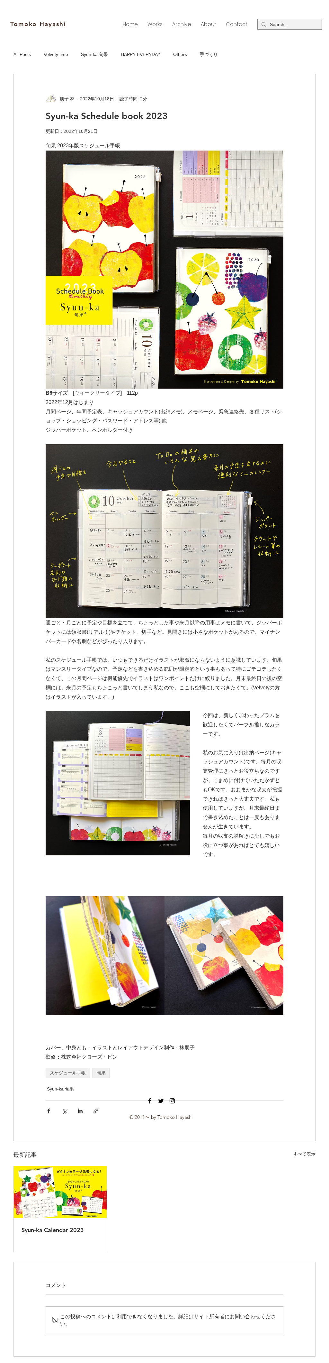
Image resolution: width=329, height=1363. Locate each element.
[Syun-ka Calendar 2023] (60, 1192)
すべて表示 (304, 1153)
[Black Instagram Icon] (172, 1100)
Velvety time (56, 54)
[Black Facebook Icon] (149, 1100)
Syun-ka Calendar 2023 (53, 1230)
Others (180, 54)
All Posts (22, 54)
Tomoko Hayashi (38, 24)
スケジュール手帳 (68, 1072)
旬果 (101, 1072)
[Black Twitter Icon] (160, 1100)
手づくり (209, 54)
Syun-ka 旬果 (94, 54)
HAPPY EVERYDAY (140, 54)
